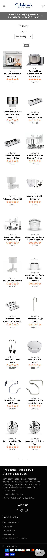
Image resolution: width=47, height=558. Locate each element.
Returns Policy (8, 530)
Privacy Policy (8, 534)
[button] (12, 79)
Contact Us (7, 526)
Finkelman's (12, 546)
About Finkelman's (10, 522)
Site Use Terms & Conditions (14, 538)
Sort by (23, 32)
